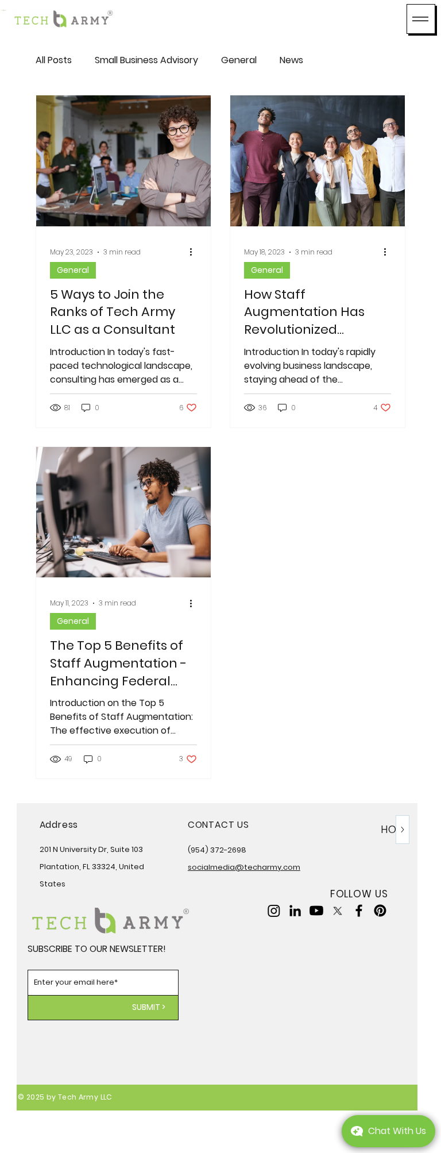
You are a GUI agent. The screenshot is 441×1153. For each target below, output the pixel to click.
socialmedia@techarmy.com (244, 867)
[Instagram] (274, 911)
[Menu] (421, 19)
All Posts (54, 60)
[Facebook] (359, 911)
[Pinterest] (380, 911)
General (239, 60)
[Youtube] (316, 911)
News (291, 60)
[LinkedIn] (295, 911)
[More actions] (195, 252)
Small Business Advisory (146, 60)
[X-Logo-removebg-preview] (338, 911)
